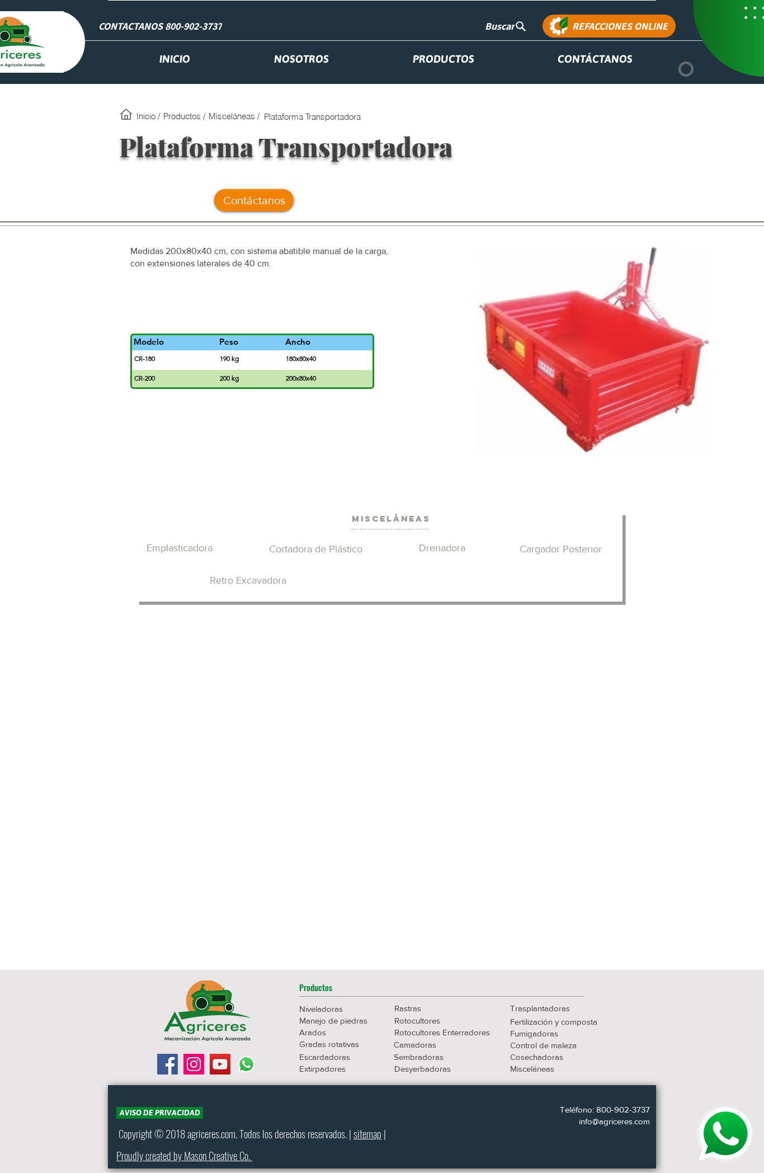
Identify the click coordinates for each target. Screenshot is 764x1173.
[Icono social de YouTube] (220, 1064)
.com (227, 1133)
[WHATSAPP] (725, 1134)
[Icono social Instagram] (193, 1064)
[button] (339, 987)
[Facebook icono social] (167, 1064)
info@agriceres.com (614, 1121)
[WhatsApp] (246, 1064)
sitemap (367, 1133)
